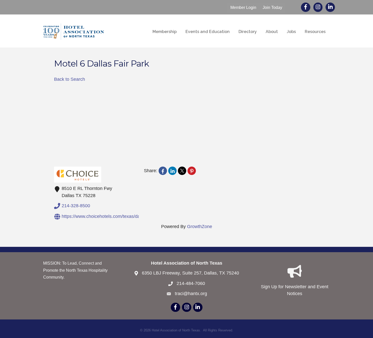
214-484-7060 (191, 283)
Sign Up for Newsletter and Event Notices (294, 290)
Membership (164, 31)
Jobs (291, 31)
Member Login (243, 7)
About (272, 31)
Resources (315, 31)
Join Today (272, 7)
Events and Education (207, 31)
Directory (248, 31)
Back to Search (69, 79)
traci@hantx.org (191, 293)
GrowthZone (199, 226)
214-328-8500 (76, 205)
